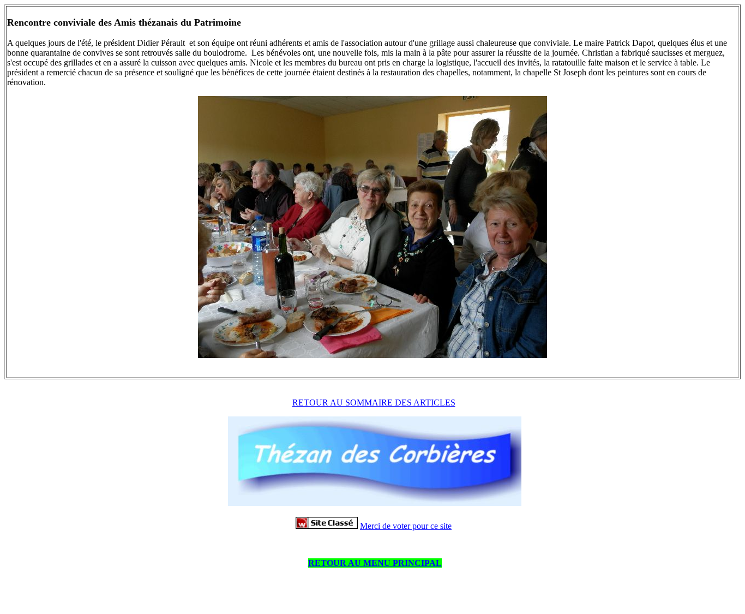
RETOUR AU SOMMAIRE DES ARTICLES (373, 402)
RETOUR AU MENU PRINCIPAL (375, 563)
